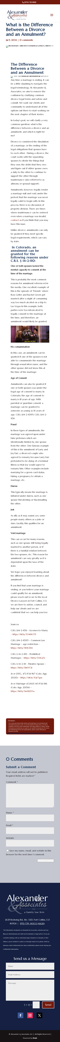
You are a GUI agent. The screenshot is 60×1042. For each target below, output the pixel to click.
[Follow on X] (39, 1015)
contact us (16, 220)
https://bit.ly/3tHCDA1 (22, 647)
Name (10, 812)
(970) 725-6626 (30, 2)
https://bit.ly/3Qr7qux (31, 677)
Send (48, 1005)
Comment (12, 782)
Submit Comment (45, 860)
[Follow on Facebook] (20, 1015)
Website (10, 838)
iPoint (35, 1038)
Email (9, 825)
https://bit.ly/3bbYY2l (21, 667)
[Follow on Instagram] (30, 1015)
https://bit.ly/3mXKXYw (23, 691)
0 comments (26, 40)
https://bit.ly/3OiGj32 (34, 657)
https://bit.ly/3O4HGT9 (24, 634)
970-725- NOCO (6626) (32, 923)
